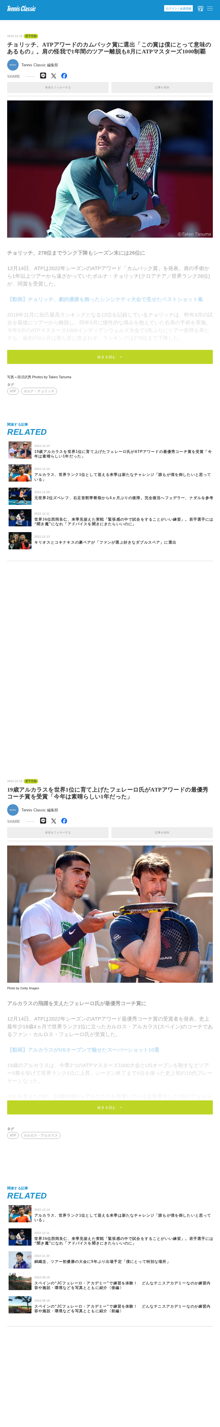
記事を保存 (162, 87)
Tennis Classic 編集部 (39, 65)
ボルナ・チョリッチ (38, 391)
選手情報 (31, 36)
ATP (13, 391)
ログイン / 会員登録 (178, 8)
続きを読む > (109, 357)
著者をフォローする (58, 87)
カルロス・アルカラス (40, 1135)
